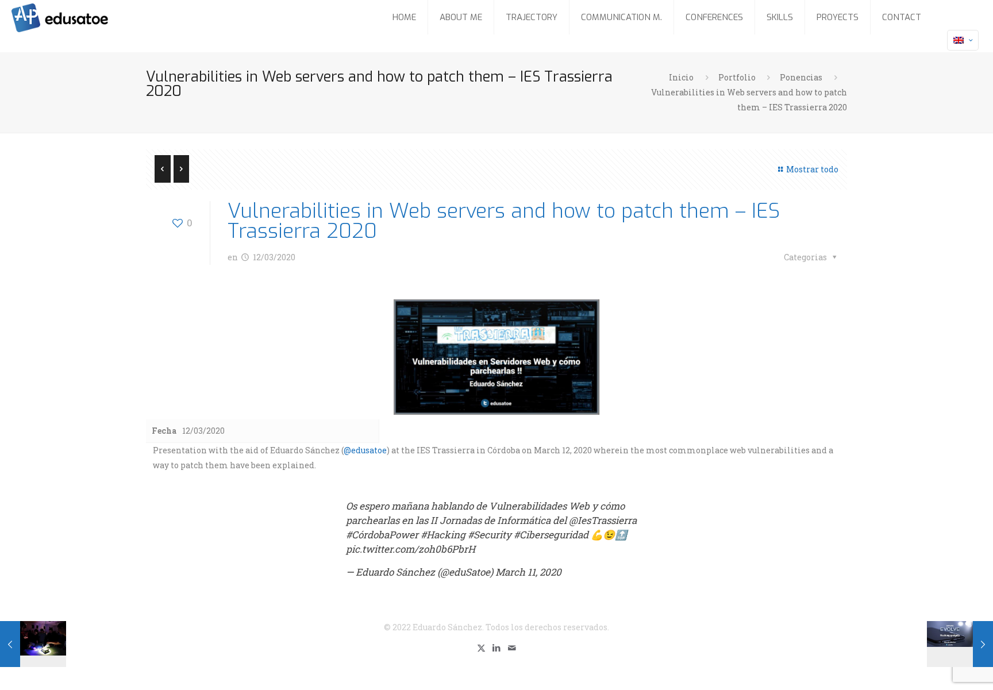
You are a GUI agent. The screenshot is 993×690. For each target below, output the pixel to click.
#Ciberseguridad (551, 534)
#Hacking (443, 534)
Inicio (681, 77)
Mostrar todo (812, 169)
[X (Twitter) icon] (481, 647)
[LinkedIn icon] (497, 647)
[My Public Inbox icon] (512, 647)
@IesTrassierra (603, 520)
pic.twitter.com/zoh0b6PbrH (410, 549)
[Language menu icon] (963, 40)
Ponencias (801, 77)
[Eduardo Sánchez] (88, 17)
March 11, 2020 (528, 572)
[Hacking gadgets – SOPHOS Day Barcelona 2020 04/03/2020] (960, 644)
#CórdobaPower (382, 534)
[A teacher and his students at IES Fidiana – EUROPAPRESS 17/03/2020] (33, 644)
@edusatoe (365, 450)
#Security (489, 534)
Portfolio (737, 77)
